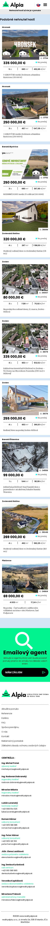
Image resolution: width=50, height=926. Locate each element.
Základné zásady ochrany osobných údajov (24, 745)
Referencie (7, 713)
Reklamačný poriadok (12, 741)
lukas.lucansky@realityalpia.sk (15, 811)
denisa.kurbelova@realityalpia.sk (17, 873)
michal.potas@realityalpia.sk (15, 769)
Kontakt (5, 736)
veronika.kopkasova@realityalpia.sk (18, 886)
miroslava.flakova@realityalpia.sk (17, 900)
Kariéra (5, 718)
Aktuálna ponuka (10, 709)
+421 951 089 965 (9, 870)
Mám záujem (13, 672)
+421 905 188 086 (9, 825)
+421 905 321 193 (9, 841)
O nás (4, 732)
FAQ (3, 722)
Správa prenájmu (10, 727)
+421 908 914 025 (9, 808)
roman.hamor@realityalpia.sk (15, 828)
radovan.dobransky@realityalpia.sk (18, 782)
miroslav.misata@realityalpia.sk (16, 795)
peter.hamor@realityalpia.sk (15, 844)
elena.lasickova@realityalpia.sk (16, 857)
